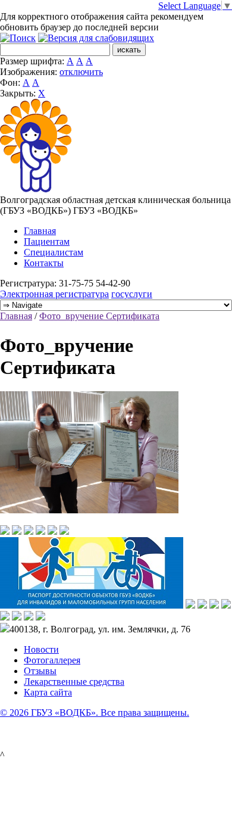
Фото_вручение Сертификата (99, 316)
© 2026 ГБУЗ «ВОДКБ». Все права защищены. (94, 712)
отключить (81, 72)
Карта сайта (48, 692)
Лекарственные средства (74, 681)
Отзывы (40, 671)
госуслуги (131, 294)
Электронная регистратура (54, 294)
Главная (40, 231)
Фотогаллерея (52, 660)
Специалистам (53, 252)
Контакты (44, 263)
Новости (41, 649)
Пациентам (47, 241)
